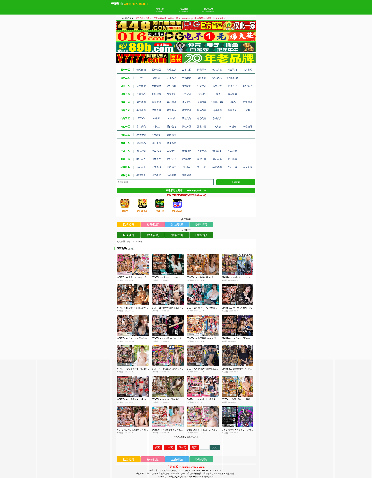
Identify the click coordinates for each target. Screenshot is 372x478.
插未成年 (217, 167)
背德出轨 (186, 150)
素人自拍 (247, 69)
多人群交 (141, 126)
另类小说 (201, 150)
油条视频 (171, 175)
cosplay (202, 77)
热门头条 (217, 69)
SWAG (141, 118)
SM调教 (156, 134)
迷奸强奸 (171, 85)
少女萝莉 (171, 94)
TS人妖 (217, 126)
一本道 (217, 94)
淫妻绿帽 (201, 126)
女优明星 (156, 85)
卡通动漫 (186, 94)
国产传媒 (141, 102)
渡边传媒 (186, 118)
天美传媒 (201, 102)
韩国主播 (156, 142)
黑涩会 (186, 167)
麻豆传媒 (156, 102)
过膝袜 (156, 77)
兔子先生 (186, 102)
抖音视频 (232, 69)
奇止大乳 (201, 167)
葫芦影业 (186, 110)
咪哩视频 (186, 175)
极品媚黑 (171, 142)
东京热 (201, 94)
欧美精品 (141, 142)
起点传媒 (217, 110)
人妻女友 (171, 150)
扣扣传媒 (247, 102)
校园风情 (156, 150)
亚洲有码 (232, 85)
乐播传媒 (217, 118)
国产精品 (156, 69)
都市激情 (141, 150)
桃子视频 (156, 175)
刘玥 (141, 77)
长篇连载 (232, 150)
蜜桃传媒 (201, 110)
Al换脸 (156, 126)
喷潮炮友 (171, 167)
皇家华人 (232, 110)
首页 (129, 241)
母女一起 (232, 167)
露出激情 (171, 159)
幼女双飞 (141, 167)
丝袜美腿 (201, 159)
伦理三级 (171, 69)
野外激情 (141, 134)
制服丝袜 (156, 94)
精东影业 (171, 110)
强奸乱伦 (247, 85)
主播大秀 (186, 69)
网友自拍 (156, 159)
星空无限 (156, 110)
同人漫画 (217, 159)
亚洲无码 (186, 85)
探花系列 (171, 77)
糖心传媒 (201, 118)
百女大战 (247, 167)
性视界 (232, 102)
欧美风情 (232, 159)
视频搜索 (236, 182)
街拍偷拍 (186, 159)
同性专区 (186, 126)
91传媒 (171, 118)
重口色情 (171, 126)
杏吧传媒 (171, 102)
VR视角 (232, 126)
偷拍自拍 (141, 69)
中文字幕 (201, 85)
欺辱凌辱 (247, 126)
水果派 (156, 118)
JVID (247, 110)
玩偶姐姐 (186, 77)
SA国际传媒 (217, 102)
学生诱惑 (217, 77)
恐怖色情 (171, 134)
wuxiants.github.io (136, 3)
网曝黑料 (201, 69)
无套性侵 (156, 167)
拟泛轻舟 (141, 175)
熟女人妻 (217, 85)
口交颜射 (141, 85)
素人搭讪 (232, 94)
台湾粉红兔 (232, 77)
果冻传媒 (141, 110)
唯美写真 (141, 159)
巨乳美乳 (141, 94)
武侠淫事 (217, 150)
